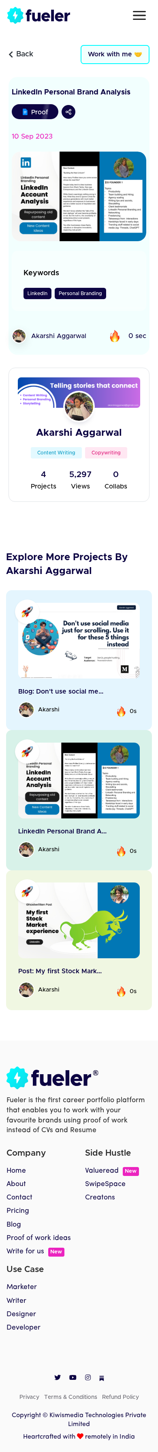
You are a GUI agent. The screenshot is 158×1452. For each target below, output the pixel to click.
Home (16, 1170)
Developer (23, 1327)
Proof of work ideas (38, 1238)
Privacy (29, 1397)
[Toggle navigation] (139, 15)
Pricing (17, 1211)
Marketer (21, 1287)
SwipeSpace (105, 1184)
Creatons (100, 1197)
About (16, 1184)
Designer (21, 1314)
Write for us (34, 1251)
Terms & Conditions (70, 1397)
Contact (19, 1197)
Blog (13, 1224)
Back (24, 54)
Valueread (111, 1170)
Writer (16, 1301)
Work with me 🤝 (115, 54)
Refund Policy (120, 1397)
